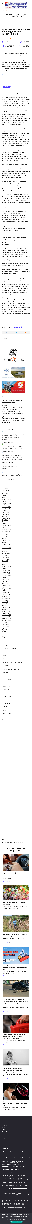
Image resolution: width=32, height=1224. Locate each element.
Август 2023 (5, 555)
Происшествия (8, 700)
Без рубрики (7, 642)
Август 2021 (5, 600)
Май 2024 (5, 538)
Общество (6, 686)
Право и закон (7, 696)
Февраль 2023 (6, 566)
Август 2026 (5, 488)
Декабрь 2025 (6, 503)
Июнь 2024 (5, 536)
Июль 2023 (5, 557)
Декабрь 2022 (6, 570)
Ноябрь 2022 (6, 572)
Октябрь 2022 (6, 574)
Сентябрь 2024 (6, 531)
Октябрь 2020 (6, 618)
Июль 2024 (5, 535)
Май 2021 (5, 605)
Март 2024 (5, 542)
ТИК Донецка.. (7, 713)
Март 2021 (5, 609)
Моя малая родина (7, 1136)
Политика (6, 693)
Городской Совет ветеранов (10, 1138)
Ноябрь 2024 (6, 527)
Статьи (5, 710)
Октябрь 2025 (6, 507)
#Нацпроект (5, 1123)
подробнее (8, 1216)
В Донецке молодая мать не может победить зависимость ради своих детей (15, 1103)
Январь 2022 (6, 591)
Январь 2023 (6, 568)
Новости (6, 676)
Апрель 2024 (6, 540)
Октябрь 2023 (6, 551)
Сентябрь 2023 (6, 553)
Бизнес (5, 645)
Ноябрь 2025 (6, 505)
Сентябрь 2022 (6, 576)
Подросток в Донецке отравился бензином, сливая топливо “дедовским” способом (14, 1036)
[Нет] (30, 1218)
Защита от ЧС (7, 659)
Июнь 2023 (5, 559)
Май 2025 (5, 516)
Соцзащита (6, 703)
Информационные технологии (13, 662)
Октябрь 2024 (6, 529)
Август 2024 (5, 533)
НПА (3, 1133)
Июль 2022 (5, 579)
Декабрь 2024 (6, 525)
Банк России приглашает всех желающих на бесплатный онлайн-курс (13, 413)
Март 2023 (5, 564)
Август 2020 (5, 622)
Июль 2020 (5, 624)
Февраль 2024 (6, 544)
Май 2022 (5, 583)
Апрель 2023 (6, 563)
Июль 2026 (5, 490)
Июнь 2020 (5, 626)
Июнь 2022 (5, 581)
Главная (4, 1121)
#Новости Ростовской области (11, 428)
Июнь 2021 (5, 604)
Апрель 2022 (6, 585)
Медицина (6, 86)
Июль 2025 (5, 512)
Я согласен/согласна (16, 1221)
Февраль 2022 (6, 589)
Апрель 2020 (6, 628)
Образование (7, 679)
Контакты (4, 1131)
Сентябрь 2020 (6, 620)
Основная (6, 689)
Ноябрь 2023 (6, 550)
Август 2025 (5, 510)
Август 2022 (5, 577)
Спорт (5, 706)
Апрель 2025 (6, 518)
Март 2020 (5, 630)
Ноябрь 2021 (6, 594)
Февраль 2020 (6, 631)
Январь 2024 (6, 546)
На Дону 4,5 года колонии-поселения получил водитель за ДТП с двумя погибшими (13, 457)
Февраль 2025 (6, 522)
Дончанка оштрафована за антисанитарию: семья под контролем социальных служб (14, 1070)
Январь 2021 (6, 613)
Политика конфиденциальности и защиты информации (15, 1190)
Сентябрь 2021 (6, 598)
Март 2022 (5, 587)
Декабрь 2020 (6, 615)
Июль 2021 (5, 602)
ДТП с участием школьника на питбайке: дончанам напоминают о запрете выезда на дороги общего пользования (15, 1002)
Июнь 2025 (5, 514)
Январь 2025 (6, 523)
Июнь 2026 (5, 492)
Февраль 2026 (6, 499)
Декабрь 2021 (6, 592)
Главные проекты (8, 652)
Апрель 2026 (6, 495)
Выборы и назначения (10, 648)
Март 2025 (5, 520)
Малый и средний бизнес (11, 669)
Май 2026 (5, 494)
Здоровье (5, 323)
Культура (6, 665)
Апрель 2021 (6, 607)
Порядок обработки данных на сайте (18, 1188)
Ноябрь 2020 (6, 617)
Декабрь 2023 (6, 548)
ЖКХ (4, 655)
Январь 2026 (6, 501)
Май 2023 (5, 561)
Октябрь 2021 (6, 596)
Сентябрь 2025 (6, 509)
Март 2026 (5, 497)
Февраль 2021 (6, 611)
